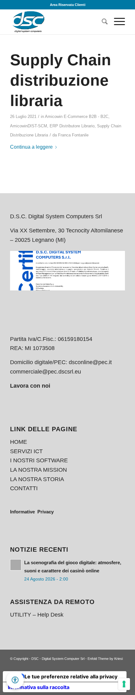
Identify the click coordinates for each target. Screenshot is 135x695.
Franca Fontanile (73, 135)
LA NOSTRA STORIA (37, 479)
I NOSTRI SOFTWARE (39, 460)
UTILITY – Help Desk (36, 615)
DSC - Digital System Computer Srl (57, 659)
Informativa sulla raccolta (38, 687)
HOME (18, 442)
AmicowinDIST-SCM (28, 126)
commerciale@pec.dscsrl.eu (45, 372)
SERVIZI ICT (26, 451)
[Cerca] (101, 21)
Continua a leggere (31, 147)
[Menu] (116, 21)
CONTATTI (24, 488)
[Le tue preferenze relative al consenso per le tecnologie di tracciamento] (124, 684)
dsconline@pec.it (90, 362)
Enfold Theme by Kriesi (105, 659)
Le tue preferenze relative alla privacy (70, 676)
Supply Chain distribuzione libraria (60, 80)
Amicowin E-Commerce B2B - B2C (76, 116)
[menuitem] (101, 21)
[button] (15, 680)
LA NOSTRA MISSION (38, 470)
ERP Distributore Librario (72, 126)
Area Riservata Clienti (67, 5)
